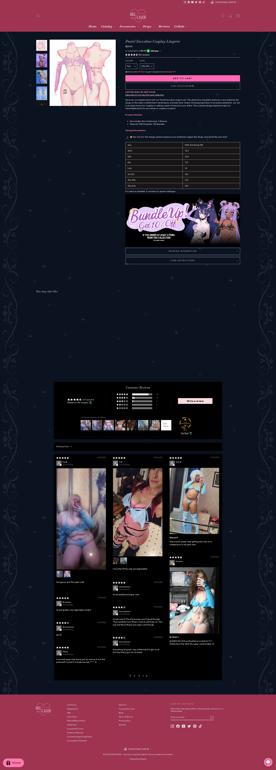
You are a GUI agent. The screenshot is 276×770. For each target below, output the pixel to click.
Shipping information (183, 251)
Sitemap (122, 725)
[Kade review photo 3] (67, 574)
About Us (122, 705)
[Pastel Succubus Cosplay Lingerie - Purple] (64, 361)
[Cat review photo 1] (138, 512)
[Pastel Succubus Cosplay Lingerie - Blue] (60, 361)
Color (129, 61)
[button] (131, 54)
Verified (185, 433)
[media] (83, 73)
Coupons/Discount (127, 709)
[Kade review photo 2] (59, 574)
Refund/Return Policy (76, 721)
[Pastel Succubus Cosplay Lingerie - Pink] (56, 361)
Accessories (127, 26)
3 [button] (139, 675)
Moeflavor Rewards (75, 733)
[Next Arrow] (41, 104)
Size (142, 61)
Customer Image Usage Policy (79, 737)
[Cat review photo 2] (116, 560)
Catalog (107, 26)
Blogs (121, 713)
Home (93, 26)
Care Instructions (183, 261)
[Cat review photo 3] (123, 560)
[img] (62, 458)
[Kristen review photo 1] (194, 600)
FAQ (68, 713)
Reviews (164, 26)
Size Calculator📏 (182, 86)
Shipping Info (72, 709)
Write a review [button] (195, 401)
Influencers (72, 725)
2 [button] (134, 675)
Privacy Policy (124, 721)
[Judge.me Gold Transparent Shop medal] (185, 423)
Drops (147, 26)
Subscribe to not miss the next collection (144, 95)
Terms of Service (126, 717)
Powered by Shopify (138, 759)
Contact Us (71, 705)
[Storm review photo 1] (194, 501)
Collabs (179, 26)
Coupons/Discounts (75, 729)
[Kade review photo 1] (81, 519)
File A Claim (72, 717)
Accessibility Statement (77, 741)
